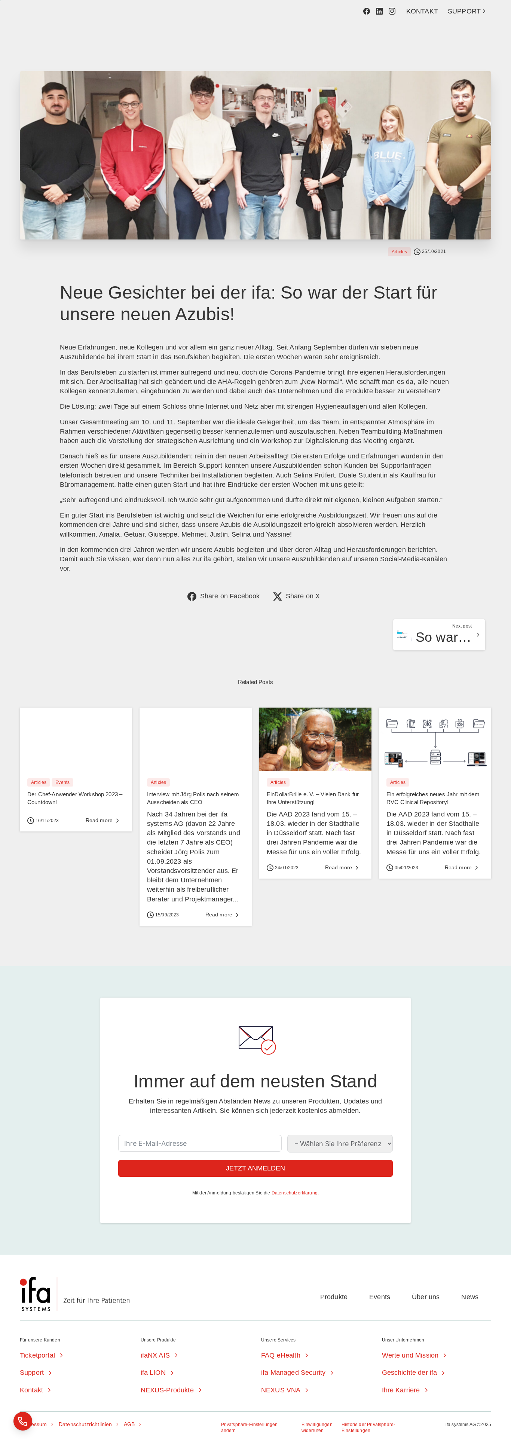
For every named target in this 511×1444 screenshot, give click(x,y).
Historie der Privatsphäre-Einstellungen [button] (368, 1427)
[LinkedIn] (379, 11)
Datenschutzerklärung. (295, 1193)
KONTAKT (422, 11)
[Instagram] (392, 11)
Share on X (303, 596)
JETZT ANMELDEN (255, 1168)
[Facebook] (366, 11)
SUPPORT (464, 11)
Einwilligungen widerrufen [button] (317, 1427)
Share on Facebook (230, 596)
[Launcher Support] (22, 1421)
